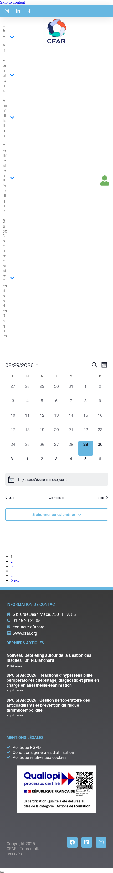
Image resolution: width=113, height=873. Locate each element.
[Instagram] (101, 842)
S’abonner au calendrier (53, 514)
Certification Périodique (5, 178)
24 (13, 575)
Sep (101, 497)
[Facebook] (72, 842)
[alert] (56, 479)
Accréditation (5, 118)
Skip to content (12, 2)
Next (15, 580)
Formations (4, 75)
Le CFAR (4, 38)
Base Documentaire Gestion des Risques (5, 278)
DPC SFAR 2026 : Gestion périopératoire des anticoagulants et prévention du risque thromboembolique (48, 705)
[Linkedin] (86, 842)
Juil (11, 497)
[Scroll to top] (2, 872)
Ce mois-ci (56, 497)
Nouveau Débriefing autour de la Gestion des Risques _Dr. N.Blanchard (49, 658)
